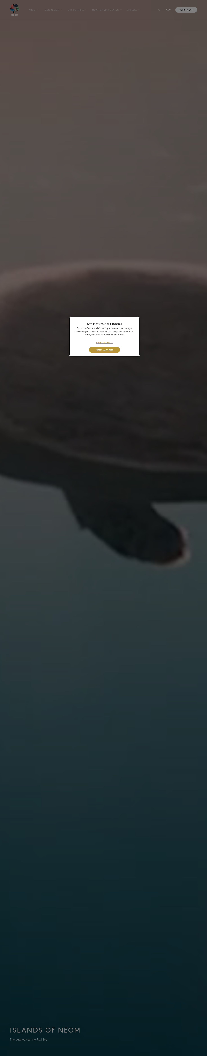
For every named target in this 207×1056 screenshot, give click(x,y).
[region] (104, 336)
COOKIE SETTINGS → (104, 342)
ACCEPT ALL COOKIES (104, 350)
